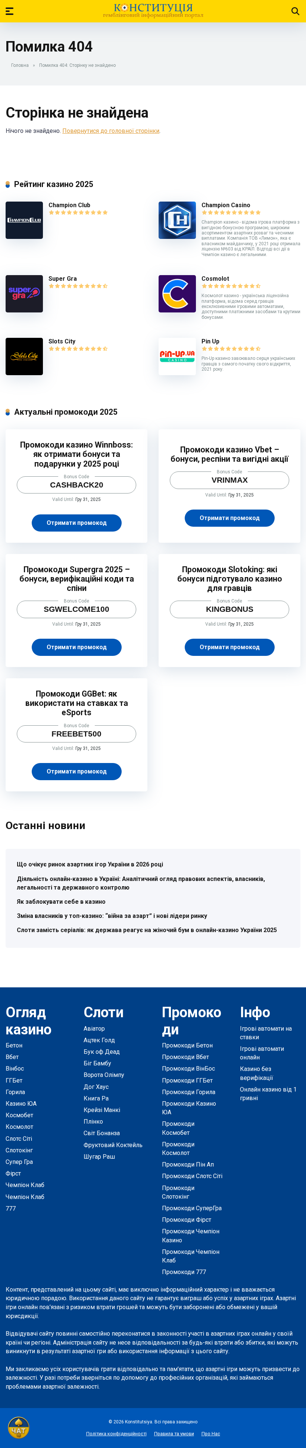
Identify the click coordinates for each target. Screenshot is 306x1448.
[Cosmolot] (177, 310)
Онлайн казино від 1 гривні (268, 1094)
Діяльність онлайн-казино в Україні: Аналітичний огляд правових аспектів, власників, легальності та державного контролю (141, 883)
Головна (20, 65)
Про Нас (211, 1433)
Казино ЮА (21, 1103)
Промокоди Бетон (187, 1045)
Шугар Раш (99, 1156)
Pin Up (210, 341)
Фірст (13, 1173)
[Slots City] (24, 373)
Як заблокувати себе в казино (61, 901)
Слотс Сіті (19, 1138)
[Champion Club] (24, 236)
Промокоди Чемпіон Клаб (190, 1256)
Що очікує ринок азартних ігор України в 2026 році (90, 864)
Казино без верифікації (256, 1073)
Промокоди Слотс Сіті (192, 1176)
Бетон (14, 1045)
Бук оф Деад (102, 1051)
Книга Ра (96, 1098)
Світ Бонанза (102, 1133)
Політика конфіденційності (116, 1433)
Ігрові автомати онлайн (262, 1053)
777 (11, 1208)
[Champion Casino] (177, 236)
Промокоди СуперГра (192, 1208)
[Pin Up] (177, 373)
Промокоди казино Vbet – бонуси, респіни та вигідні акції (229, 454)
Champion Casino (226, 205)
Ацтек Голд (99, 1040)
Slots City (62, 341)
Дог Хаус (96, 1086)
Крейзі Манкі (102, 1110)
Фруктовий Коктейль (113, 1145)
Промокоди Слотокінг (178, 1192)
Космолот (19, 1126)
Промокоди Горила (188, 1092)
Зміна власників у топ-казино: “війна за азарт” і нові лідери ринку (112, 915)
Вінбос (15, 1068)
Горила (15, 1092)
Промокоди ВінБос (188, 1068)
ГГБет (14, 1080)
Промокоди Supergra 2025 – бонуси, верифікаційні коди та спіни (76, 579)
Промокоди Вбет (185, 1057)
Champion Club (69, 205)
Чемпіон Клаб (25, 1185)
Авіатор (94, 1028)
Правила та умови (174, 1433)
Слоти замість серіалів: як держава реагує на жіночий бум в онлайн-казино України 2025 (147, 930)
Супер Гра (19, 1161)
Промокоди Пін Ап (188, 1164)
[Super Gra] (24, 310)
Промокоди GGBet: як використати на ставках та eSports (76, 703)
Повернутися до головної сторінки (110, 130)
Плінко (93, 1121)
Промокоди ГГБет (187, 1080)
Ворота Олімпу (104, 1074)
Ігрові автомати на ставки (266, 1033)
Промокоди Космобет (178, 1128)
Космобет (19, 1115)
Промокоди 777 (184, 1272)
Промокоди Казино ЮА (189, 1108)
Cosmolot (215, 278)
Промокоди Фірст (186, 1219)
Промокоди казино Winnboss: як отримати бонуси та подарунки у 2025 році (76, 454)
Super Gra (63, 278)
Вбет (12, 1057)
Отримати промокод (77, 522)
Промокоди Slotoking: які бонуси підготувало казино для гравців (229, 579)
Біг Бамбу (97, 1063)
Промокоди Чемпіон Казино (190, 1235)
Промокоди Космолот (178, 1148)
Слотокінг (19, 1150)
